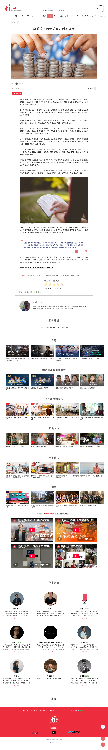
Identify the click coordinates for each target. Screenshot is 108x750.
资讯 (61, 16)
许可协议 (26, 710)
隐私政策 (34, 710)
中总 (54, 487)
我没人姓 (54, 428)
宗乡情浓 (54, 457)
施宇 (49, 609)
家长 (29, 292)
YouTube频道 (50, 513)
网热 (55, 16)
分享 (72, 16)
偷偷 (15, 676)
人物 (33, 16)
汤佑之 (49, 676)
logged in (51, 327)
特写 (27, 16)
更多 (78, 16)
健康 (66, 16)
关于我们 (17, 710)
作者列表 (51, 710)
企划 (38, 16)
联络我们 (85, 16)
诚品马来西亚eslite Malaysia (49, 642)
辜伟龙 (83, 642)
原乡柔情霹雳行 (54, 399)
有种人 (82, 609)
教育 (34, 292)
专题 (21, 16)
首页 (16, 16)
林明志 (20, 83)
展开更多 (16, 618)
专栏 (49, 16)
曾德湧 (15, 609)
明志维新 (18, 22)
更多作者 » (54, 699)
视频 (44, 16)
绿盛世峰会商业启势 (54, 369)
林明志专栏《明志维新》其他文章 (40, 268)
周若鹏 (82, 676)
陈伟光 (14, 642)
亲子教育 (23, 292)
